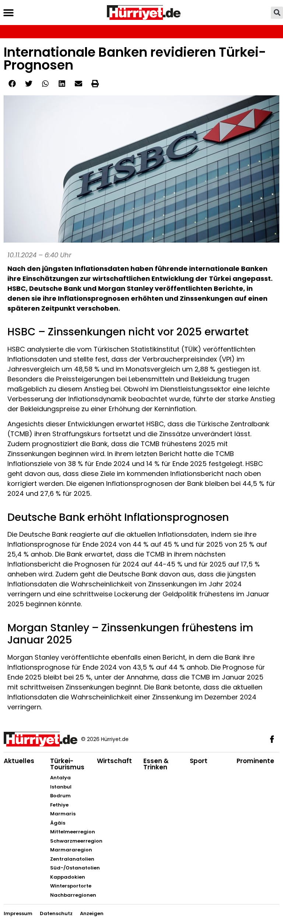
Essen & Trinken (156, 764)
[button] (8, 12)
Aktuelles (19, 760)
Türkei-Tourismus (67, 764)
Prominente (255, 760)
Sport (198, 760)
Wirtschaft (114, 760)
